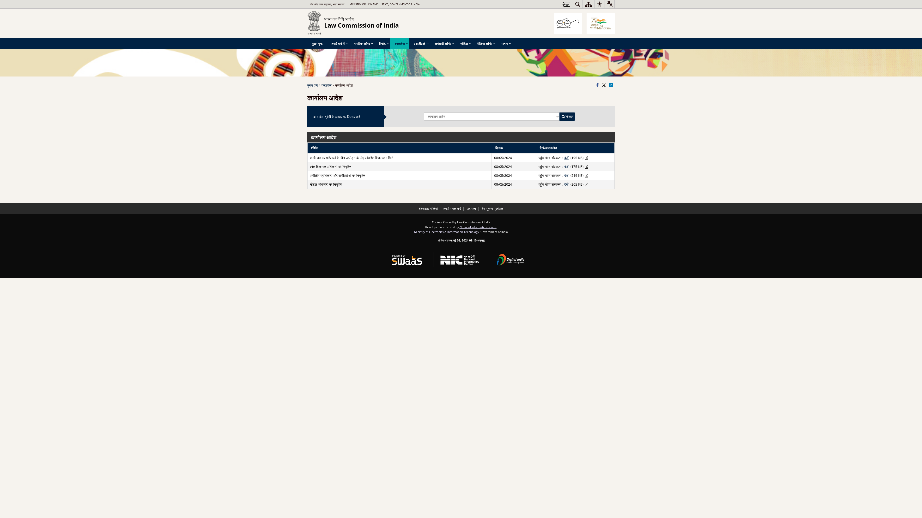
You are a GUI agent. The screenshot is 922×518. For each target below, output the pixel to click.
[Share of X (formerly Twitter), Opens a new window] (604, 85)
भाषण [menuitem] (504, 43)
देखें (566, 157)
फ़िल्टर (569, 116)
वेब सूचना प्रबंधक (492, 208)
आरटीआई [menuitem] (419, 43)
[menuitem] (577, 4)
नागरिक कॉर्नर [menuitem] (362, 43)
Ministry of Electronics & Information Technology (446, 232)
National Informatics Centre (478, 227)
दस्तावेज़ (326, 85)
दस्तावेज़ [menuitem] (400, 43)
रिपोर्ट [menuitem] (382, 43)
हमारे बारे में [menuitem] (338, 43)
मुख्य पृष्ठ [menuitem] (317, 43)
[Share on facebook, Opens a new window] (598, 85)
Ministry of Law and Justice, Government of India (385, 4)
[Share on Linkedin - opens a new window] (612, 85)
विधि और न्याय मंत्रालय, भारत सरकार (327, 4)
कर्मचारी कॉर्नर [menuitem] (443, 43)
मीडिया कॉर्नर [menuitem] (484, 43)
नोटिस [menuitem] (464, 43)
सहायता (471, 208)
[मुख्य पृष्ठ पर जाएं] (566, 4)
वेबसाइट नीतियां (428, 208)
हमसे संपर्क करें (452, 208)
